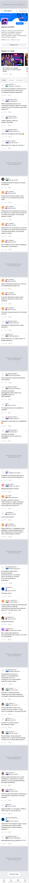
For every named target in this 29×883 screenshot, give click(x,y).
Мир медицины (14, 336)
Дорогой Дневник (14, 375)
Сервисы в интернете (14, 473)
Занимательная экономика (15, 568)
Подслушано (13, 101)
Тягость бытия (13, 821)
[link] (12, 64)
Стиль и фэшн (13, 602)
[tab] (4, 80)
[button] (26, 80)
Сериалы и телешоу (14, 86)
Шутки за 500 (12, 118)
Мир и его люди (14, 486)
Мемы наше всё (14, 131)
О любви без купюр (15, 630)
